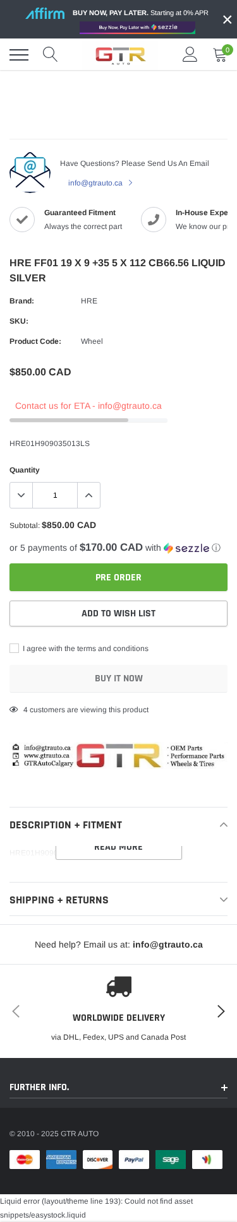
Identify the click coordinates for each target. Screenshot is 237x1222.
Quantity (24, 470)
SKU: (18, 321)
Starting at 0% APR (141, 12)
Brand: (21, 301)
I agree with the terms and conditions (85, 648)
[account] (190, 54)
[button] (118, 548)
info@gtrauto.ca (96, 183)
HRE (89, 301)
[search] (50, 55)
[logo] (120, 55)
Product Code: (35, 341)
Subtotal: (24, 525)
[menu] (18, 54)
